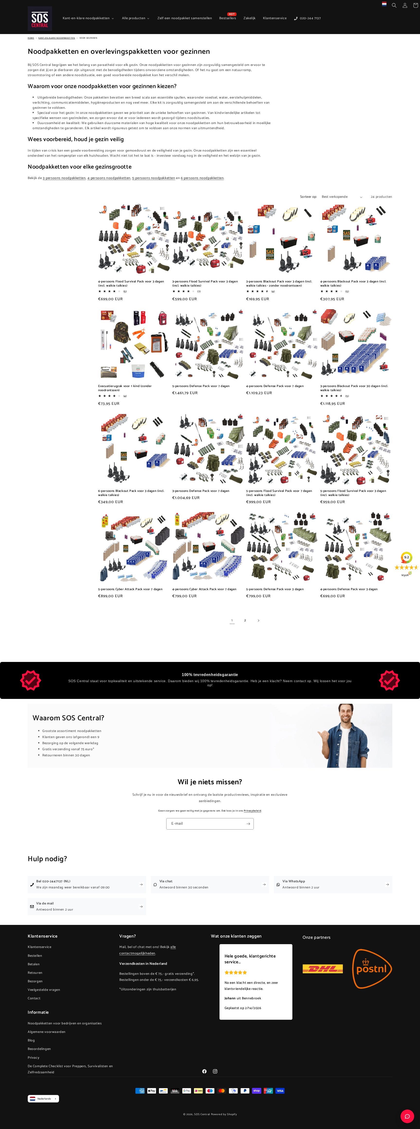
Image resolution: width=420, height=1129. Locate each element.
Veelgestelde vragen (44, 990)
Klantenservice (39, 947)
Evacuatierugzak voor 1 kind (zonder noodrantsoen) (125, 388)
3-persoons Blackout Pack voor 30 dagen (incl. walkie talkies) (354, 388)
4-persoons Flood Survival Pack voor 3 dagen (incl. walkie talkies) (131, 284)
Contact (34, 998)
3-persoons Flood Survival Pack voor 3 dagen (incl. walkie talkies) (205, 284)
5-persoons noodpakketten (153, 178)
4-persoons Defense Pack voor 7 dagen (275, 386)
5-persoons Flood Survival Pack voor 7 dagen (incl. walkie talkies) (279, 493)
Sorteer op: (308, 197)
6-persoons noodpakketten (202, 178)
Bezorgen (35, 981)
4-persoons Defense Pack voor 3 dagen (349, 589)
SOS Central (202, 1114)
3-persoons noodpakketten (64, 178)
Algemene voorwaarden (47, 1032)
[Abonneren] (248, 824)
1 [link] (232, 620)
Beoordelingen (39, 1049)
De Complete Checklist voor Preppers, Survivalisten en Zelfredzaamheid (70, 1069)
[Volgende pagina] (258, 620)
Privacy (33, 1058)
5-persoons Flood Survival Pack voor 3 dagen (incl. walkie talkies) (353, 493)
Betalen (34, 964)
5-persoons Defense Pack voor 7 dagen (201, 386)
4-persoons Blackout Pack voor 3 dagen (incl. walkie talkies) (353, 284)
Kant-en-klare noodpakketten (56, 38)
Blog (31, 1040)
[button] (394, 5)
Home (31, 38)
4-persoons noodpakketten (109, 178)
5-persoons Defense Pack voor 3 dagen (275, 589)
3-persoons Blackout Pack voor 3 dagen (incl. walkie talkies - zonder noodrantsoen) (279, 284)
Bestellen (35, 956)
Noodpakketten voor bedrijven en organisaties (65, 1023)
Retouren (35, 973)
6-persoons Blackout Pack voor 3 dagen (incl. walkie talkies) (131, 493)
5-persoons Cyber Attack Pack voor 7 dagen (130, 589)
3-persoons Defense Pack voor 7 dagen (201, 491)
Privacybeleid (252, 811)
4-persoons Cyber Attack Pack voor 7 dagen (204, 589)
